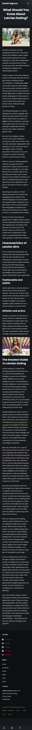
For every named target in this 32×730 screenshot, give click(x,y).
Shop (12, 727)
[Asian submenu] (6, 681)
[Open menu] (28, 3)
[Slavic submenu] (20, 710)
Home (4, 727)
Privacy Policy (6, 696)
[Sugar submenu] (6, 674)
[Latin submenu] (5, 714)
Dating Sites (6, 699)
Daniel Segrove (10, 3)
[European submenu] (9, 667)
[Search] (20, 727)
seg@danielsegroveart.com (11, 691)
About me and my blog (9, 693)
